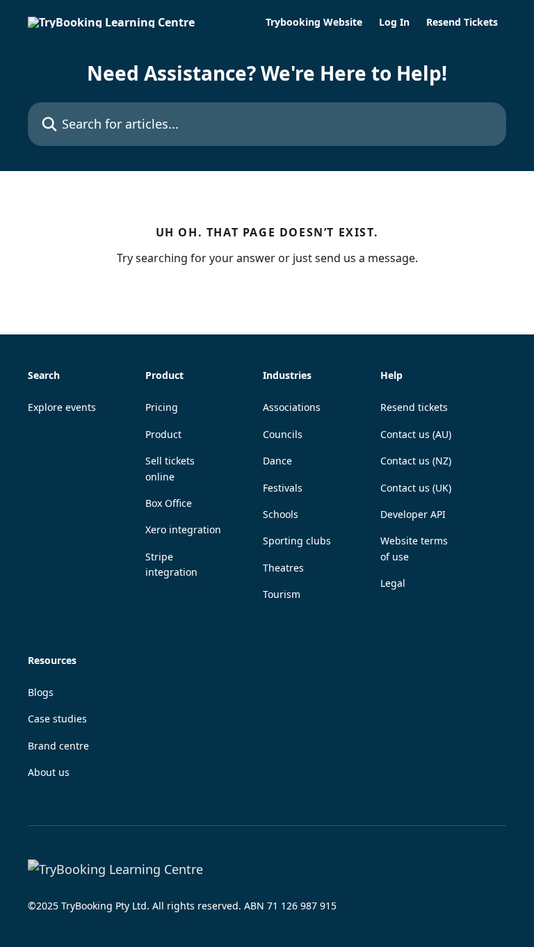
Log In (394, 22)
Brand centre (58, 745)
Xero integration (183, 529)
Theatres (283, 567)
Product (163, 434)
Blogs (41, 692)
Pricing (161, 407)
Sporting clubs (297, 540)
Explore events (62, 407)
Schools (280, 514)
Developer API (413, 514)
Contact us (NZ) (415, 460)
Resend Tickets (462, 22)
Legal (392, 583)
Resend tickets (414, 407)
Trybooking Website (314, 22)
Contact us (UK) (415, 487)
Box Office (168, 503)
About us (49, 772)
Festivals (282, 487)
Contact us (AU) (415, 434)
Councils (282, 434)
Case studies (57, 718)
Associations (292, 407)
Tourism (281, 594)
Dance (277, 460)
